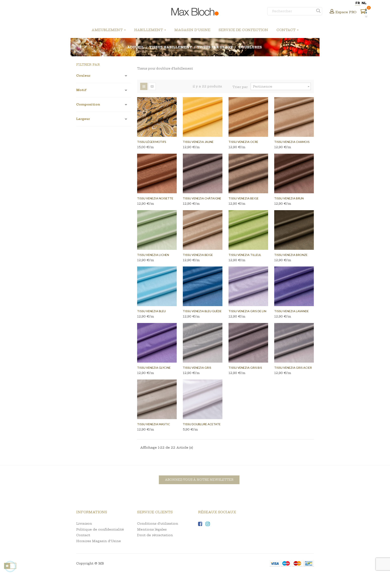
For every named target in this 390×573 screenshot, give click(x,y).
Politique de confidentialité (100, 529)
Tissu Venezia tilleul (245, 255)
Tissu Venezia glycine (154, 367)
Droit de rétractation (155, 535)
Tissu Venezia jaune (198, 142)
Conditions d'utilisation (157, 523)
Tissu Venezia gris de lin (247, 311)
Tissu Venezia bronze (291, 255)
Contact (83, 535)
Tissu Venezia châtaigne (202, 198)
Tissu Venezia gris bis (245, 367)
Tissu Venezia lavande (291, 311)
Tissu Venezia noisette (155, 198)
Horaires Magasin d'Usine (98, 541)
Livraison (84, 523)
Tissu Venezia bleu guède (202, 311)
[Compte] (332, 12)
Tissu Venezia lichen (153, 255)
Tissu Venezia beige (198, 255)
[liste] (152, 86)
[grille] (143, 86)
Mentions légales (152, 529)
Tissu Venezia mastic (153, 424)
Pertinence (282, 87)
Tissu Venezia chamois (292, 142)
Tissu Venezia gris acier (293, 367)
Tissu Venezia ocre (243, 142)
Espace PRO (346, 12)
